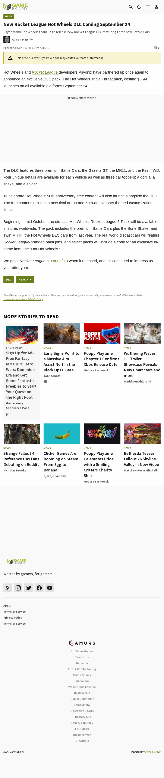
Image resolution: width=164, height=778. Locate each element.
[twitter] (28, 587)
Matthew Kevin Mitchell (140, 470)
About (7, 606)
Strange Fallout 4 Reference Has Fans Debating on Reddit (21, 459)
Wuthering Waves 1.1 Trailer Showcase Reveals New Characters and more (142, 364)
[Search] (130, 7)
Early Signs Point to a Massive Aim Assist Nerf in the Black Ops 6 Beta (61, 361)
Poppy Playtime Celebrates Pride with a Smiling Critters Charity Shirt (99, 464)
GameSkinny (82, 705)
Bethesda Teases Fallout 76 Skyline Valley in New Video (141, 459)
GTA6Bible (82, 741)
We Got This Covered (82, 687)
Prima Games (82, 675)
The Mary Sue (82, 717)
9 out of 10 (59, 261)
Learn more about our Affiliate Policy (23, 299)
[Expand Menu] (148, 7)
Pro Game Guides (82, 651)
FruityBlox (82, 729)
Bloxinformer (82, 735)
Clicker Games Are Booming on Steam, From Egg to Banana (62, 462)
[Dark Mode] (139, 7)
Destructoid (82, 693)
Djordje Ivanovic (55, 476)
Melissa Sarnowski (97, 370)
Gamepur (82, 663)
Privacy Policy (12, 617)
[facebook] (39, 587)
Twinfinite (82, 657)
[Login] (156, 7)
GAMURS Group (152, 751)
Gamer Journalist (82, 699)
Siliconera (82, 681)
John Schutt (52, 376)
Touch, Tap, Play (82, 723)
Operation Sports (82, 711)
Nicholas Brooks (14, 470)
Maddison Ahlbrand (137, 381)
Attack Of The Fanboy (82, 669)
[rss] (7, 587)
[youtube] (49, 587)
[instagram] (18, 587)
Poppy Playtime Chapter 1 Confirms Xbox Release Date (101, 358)
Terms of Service (14, 612)
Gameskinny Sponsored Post (17, 405)
